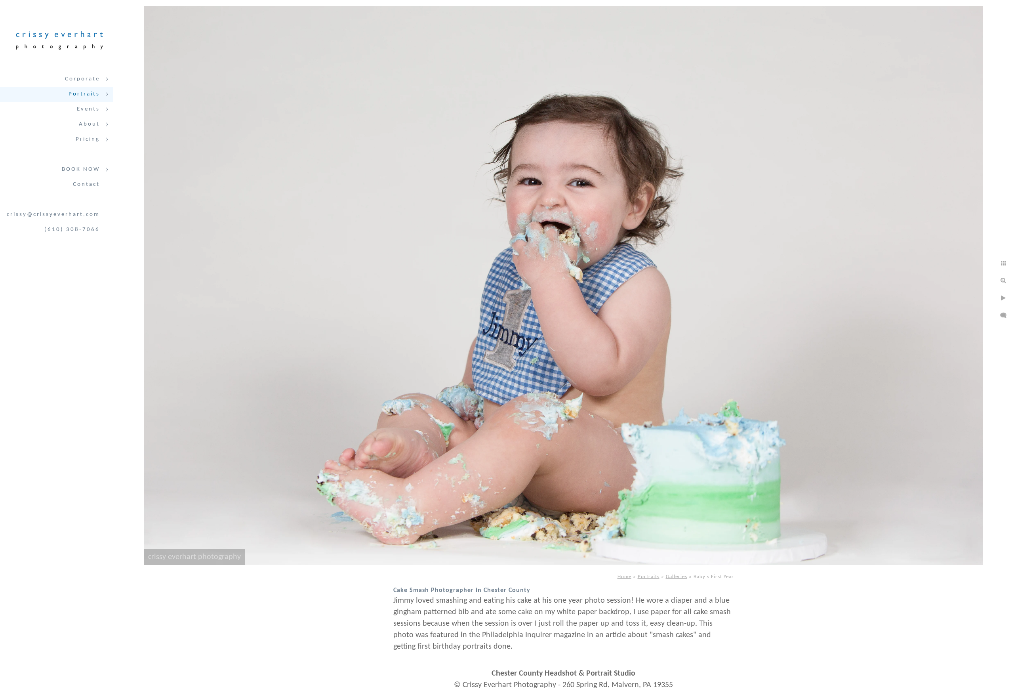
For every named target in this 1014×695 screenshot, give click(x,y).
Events (88, 109)
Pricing (88, 139)
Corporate (82, 79)
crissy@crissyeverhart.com (53, 215)
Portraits (84, 94)
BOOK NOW (81, 169)
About (89, 124)
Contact (86, 184)
